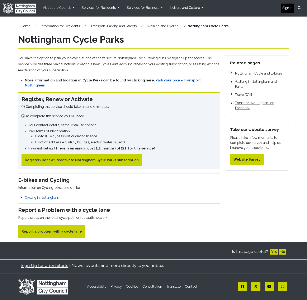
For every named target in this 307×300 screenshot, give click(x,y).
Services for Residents (99, 8)
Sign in (287, 8)
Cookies (132, 286)
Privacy (116, 286)
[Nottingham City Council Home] (43, 286)
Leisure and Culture (185, 8)
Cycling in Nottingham (42, 198)
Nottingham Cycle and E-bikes (258, 73)
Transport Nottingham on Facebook (254, 105)
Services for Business (143, 8)
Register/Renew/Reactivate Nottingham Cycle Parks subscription (82, 160)
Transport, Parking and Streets (113, 26)
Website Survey (246, 159)
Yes (274, 252)
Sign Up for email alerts (44, 265)
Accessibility (97, 286)
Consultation (152, 286)
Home (25, 26)
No (282, 252)
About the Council (57, 8)
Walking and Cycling (163, 26)
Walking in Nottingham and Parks (256, 84)
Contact (191, 286)
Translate (173, 286)
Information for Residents (60, 26)
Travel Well (243, 95)
